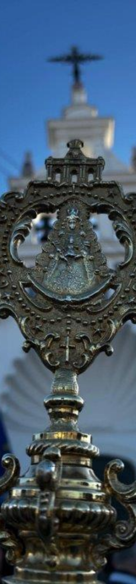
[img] (68, 292)
